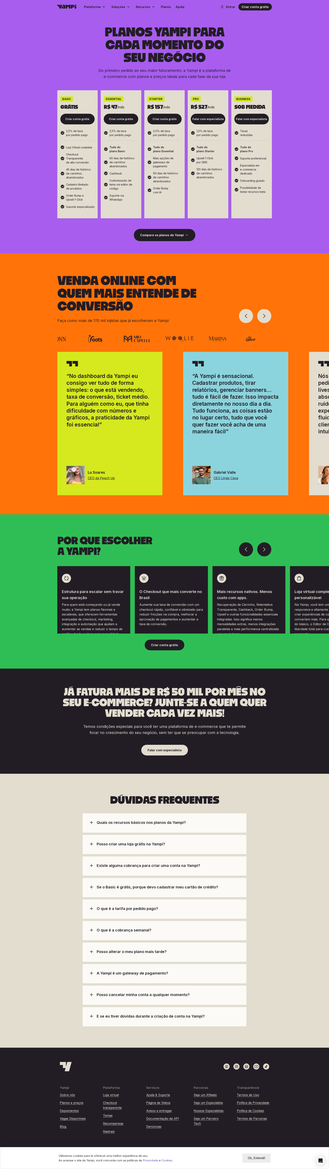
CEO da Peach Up (101, 478)
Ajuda (180, 7)
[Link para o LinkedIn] (246, 1066)
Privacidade (151, 1160)
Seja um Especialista (208, 1103)
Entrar (230, 7)
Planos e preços (71, 1103)
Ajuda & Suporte (158, 1095)
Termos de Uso (248, 1095)
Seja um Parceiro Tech (206, 1121)
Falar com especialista (208, 119)
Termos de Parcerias (252, 1118)
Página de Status (158, 1103)
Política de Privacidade (253, 1103)
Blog (63, 1126)
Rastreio (109, 1131)
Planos (166, 7)
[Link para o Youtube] (256, 1066)
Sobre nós (67, 1095)
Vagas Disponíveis (73, 1118)
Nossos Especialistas (209, 1111)
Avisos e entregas (159, 1111)
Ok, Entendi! (256, 1158)
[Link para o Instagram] (236, 1066)
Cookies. (167, 1160)
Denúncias (153, 1126)
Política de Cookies (250, 1111)
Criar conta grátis (255, 7)
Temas (108, 1115)
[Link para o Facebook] (227, 1066)
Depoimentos (69, 1111)
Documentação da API (162, 1118)
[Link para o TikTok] (266, 1066)
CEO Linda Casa (226, 478)
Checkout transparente (112, 1105)
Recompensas (113, 1123)
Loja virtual (111, 1095)
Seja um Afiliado (205, 1095)
